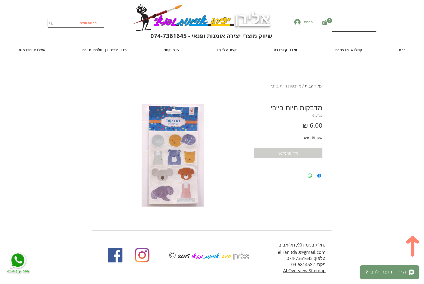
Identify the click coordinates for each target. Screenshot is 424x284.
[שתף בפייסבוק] (319, 176)
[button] (327, 21)
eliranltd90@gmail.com (302, 252)
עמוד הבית (313, 86)
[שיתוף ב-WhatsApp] (310, 176)
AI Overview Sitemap (304, 270)
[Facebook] (115, 255)
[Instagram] (142, 255)
